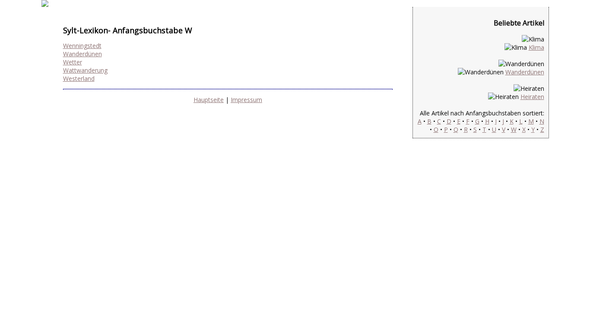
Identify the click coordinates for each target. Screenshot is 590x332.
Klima (536, 47)
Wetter (72, 62)
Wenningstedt (82, 46)
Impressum (246, 100)
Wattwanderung (85, 70)
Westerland (79, 78)
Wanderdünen (82, 54)
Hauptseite (208, 100)
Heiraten (532, 97)
